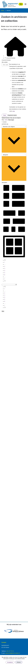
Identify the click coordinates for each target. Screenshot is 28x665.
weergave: (4, 182)
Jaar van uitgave (16, 117)
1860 (6, 119)
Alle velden (5, 62)
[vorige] (5, 260)
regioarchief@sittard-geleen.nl (12, 653)
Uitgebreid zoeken (12, 115)
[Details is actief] (14, 207)
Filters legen (11, 119)
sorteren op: (5, 124)
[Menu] (25, 4)
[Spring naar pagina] (16, 285)
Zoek (4, 115)
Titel (11, 117)
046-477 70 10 (10, 651)
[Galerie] (14, 233)
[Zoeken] (21, 4)
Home (2, 10)
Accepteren (10, 662)
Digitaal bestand (6, 117)
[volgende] (5, 281)
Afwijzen (19, 662)
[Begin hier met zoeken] (15, 56)
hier (14, 111)
